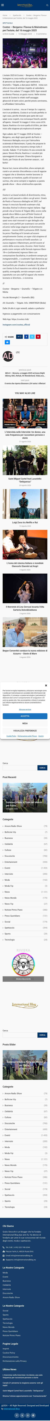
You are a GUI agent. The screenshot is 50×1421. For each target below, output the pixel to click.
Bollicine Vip (26, 1099)
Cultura (26, 1117)
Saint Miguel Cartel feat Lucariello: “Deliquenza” (23, 1391)
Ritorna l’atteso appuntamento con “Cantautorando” (25, 1396)
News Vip (26, 1171)
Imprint (41, 736)
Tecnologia (26, 1207)
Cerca (5, 1030)
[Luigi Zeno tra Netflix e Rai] (25, 504)
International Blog (12, 1409)
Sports (26, 1201)
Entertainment (26, 1129)
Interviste (26, 1141)
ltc (12, 34)
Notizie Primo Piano (26, 1177)
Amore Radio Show (26, 1093)
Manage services (25, 709)
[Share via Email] (7, 342)
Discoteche (26, 1123)
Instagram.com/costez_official (16, 325)
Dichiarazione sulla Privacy (27, 736)
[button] (46, 685)
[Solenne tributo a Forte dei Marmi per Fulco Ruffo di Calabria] (25, 797)
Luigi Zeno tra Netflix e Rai (25, 522)
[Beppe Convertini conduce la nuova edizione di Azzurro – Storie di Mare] (25, 632)
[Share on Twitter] (32, 337)
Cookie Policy (11, 736)
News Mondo (26, 1165)
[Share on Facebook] (26, 337)
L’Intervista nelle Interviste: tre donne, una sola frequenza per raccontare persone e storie (25, 435)
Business (26, 1105)
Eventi (26, 1135)
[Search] (47, 5)
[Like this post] (20, 337)
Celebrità (26, 1111)
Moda (26, 1147)
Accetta (25, 716)
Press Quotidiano (26, 1183)
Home (5, 15)
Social (26, 1189)
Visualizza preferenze (25, 731)
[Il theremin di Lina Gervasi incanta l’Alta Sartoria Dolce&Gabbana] (25, 588)
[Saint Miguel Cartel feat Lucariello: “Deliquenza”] (25, 460)
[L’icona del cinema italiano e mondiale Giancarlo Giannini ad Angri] (25, 544)
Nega (25, 723)
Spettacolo (17, 15)
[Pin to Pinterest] (38, 337)
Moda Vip (26, 1153)
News (26, 1159)
